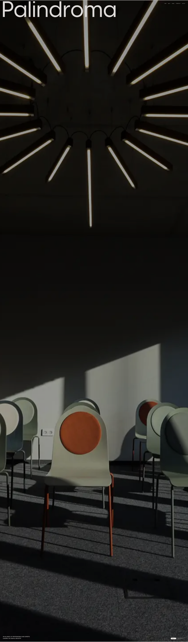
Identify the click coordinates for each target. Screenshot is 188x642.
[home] (59, 9)
